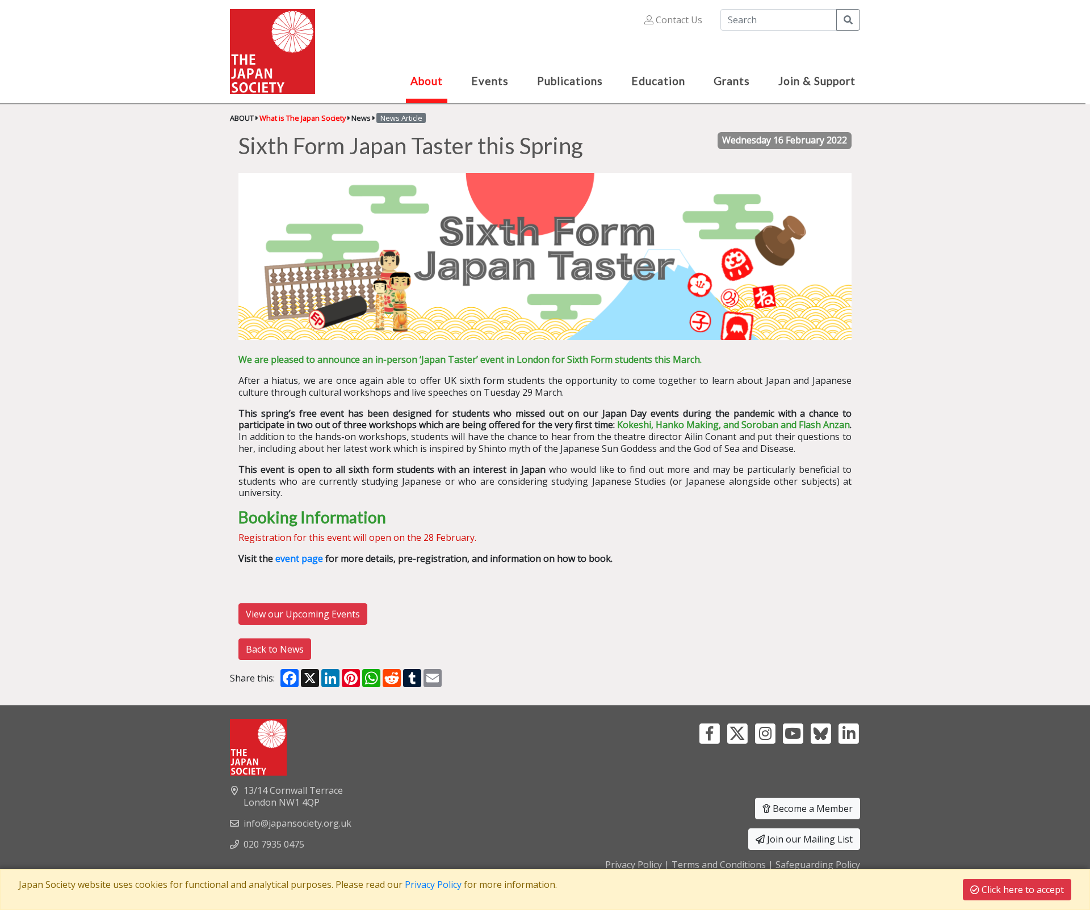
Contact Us (677, 20)
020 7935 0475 (274, 844)
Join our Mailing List (809, 839)
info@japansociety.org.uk (297, 823)
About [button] (426, 80)
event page (299, 558)
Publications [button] (570, 80)
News (361, 118)
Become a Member (811, 808)
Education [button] (658, 80)
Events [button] (490, 80)
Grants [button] (732, 80)
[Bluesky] (820, 732)
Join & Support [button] (817, 80)
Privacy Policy (633, 864)
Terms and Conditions (719, 864)
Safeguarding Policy (817, 864)
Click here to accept (1021, 889)
